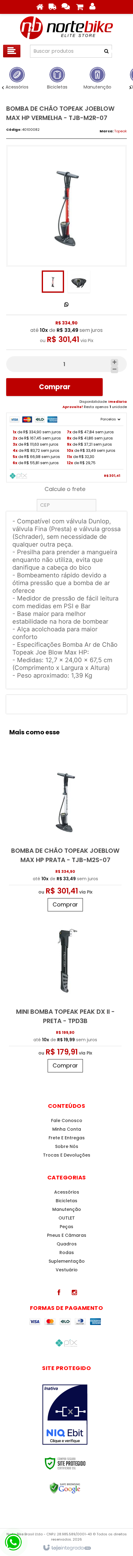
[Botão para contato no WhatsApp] (13, 1542)
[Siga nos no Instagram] (74, 1292)
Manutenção (66, 1209)
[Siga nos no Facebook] (58, 1292)
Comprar (54, 387)
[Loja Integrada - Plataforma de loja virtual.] (66, 1548)
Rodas (66, 1252)
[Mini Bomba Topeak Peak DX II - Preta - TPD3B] (65, 994)
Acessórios (66, 1192)
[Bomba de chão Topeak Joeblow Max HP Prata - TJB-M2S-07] (65, 833)
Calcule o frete (65, 489)
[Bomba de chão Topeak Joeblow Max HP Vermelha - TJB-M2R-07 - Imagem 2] (79, 281)
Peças (66, 1227)
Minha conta (66, 1129)
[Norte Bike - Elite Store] (66, 28)
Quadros (67, 1244)
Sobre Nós (66, 1146)
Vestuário (67, 1270)
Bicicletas (66, 1201)
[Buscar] (114, 51)
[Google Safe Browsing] (65, 1488)
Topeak (120, 131)
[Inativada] (65, 1415)
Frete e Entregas (67, 1138)
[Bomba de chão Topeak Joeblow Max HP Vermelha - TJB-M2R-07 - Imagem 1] (53, 281)
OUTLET (66, 1218)
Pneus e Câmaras (66, 1235)
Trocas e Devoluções (66, 1155)
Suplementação (67, 1261)
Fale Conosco (66, 1120)
